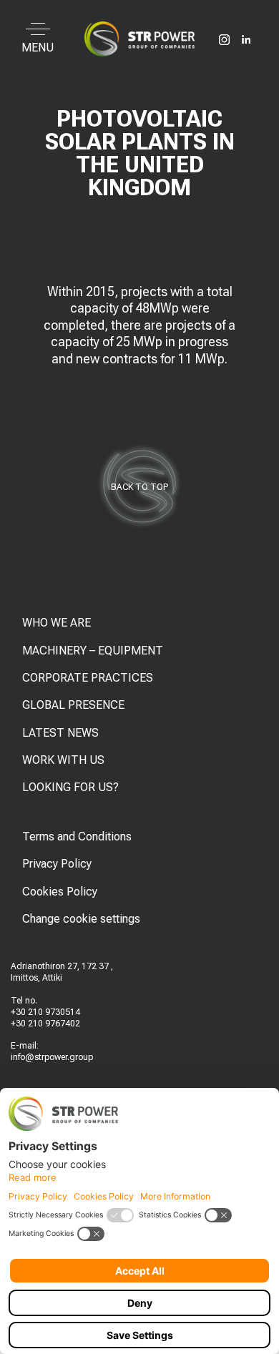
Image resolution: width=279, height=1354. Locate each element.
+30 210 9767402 (45, 1024)
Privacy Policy (57, 863)
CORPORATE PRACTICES (87, 678)
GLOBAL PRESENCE (73, 705)
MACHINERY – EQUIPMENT (92, 650)
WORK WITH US (63, 760)
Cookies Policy (59, 891)
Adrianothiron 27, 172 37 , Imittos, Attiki (62, 972)
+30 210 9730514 (45, 1012)
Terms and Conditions (77, 836)
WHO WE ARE (56, 622)
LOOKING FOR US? (70, 787)
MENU (37, 47)
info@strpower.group (52, 1057)
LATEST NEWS (60, 733)
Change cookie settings (81, 919)
